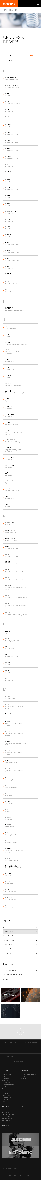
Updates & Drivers (8, 931)
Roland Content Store (31, 1042)
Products (6, 1070)
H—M (31, 55)
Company (5, 1125)
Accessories (5, 1099)
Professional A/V (7, 1097)
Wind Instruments (7, 1087)
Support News (7, 953)
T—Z (30, 61)
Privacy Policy (10, 1163)
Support (5, 1106)
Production (5, 1089)
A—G (10, 55)
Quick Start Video (8, 944)
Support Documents (9, 940)
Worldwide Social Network (28, 1074)
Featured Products (7, 1074)
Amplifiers (5, 1091)
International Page (10, 1042)
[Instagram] (24, 1050)
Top (4, 927)
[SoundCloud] (28, 1050)
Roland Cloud (6, 1095)
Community (24, 1070)
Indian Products (10, 1056)
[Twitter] (16, 1050)
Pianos (4, 1076)
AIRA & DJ (5, 1093)
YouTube (22, 1076)
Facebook (23, 1078)
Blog (22, 1106)
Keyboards (5, 1080)
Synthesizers (6, 1078)
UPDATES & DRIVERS (16, 10)
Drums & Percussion (8, 1085)
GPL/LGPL (6, 979)
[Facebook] (12, 1050)
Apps (3, 1101)
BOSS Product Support (9, 970)
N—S (10, 61)
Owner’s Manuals (8, 936)
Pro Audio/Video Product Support (12, 975)
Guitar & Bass (6, 1082)
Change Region (18, 1061)
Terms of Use (30, 1163)
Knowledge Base (8, 949)
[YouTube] (20, 1050)
